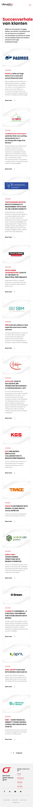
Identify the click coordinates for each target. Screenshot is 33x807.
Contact (20, 786)
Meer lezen (8, 100)
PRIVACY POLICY (23, 800)
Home (19, 774)
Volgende (19, 753)
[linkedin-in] (10, 791)
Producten (20, 778)
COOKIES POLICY (16, 802)
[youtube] (15, 791)
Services (19, 782)
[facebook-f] (4, 791)
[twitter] (20, 791)
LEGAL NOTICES (15, 800)
